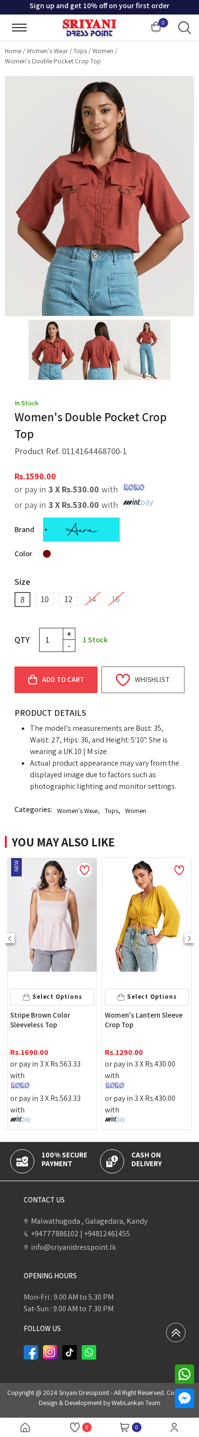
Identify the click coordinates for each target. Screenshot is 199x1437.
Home (13, 50)
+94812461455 (105, 1234)
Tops (80, 50)
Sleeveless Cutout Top (140, 1015)
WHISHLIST (152, 679)
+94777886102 (55, 1234)
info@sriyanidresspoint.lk (73, 1247)
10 (45, 599)
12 (68, 599)
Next (189, 938)
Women (103, 50)
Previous (9, 938)
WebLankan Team (136, 1402)
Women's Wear (47, 50)
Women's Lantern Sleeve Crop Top (49, 1019)
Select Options (57, 997)
